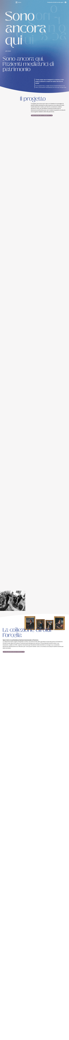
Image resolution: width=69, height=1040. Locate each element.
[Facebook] (65, 2)
